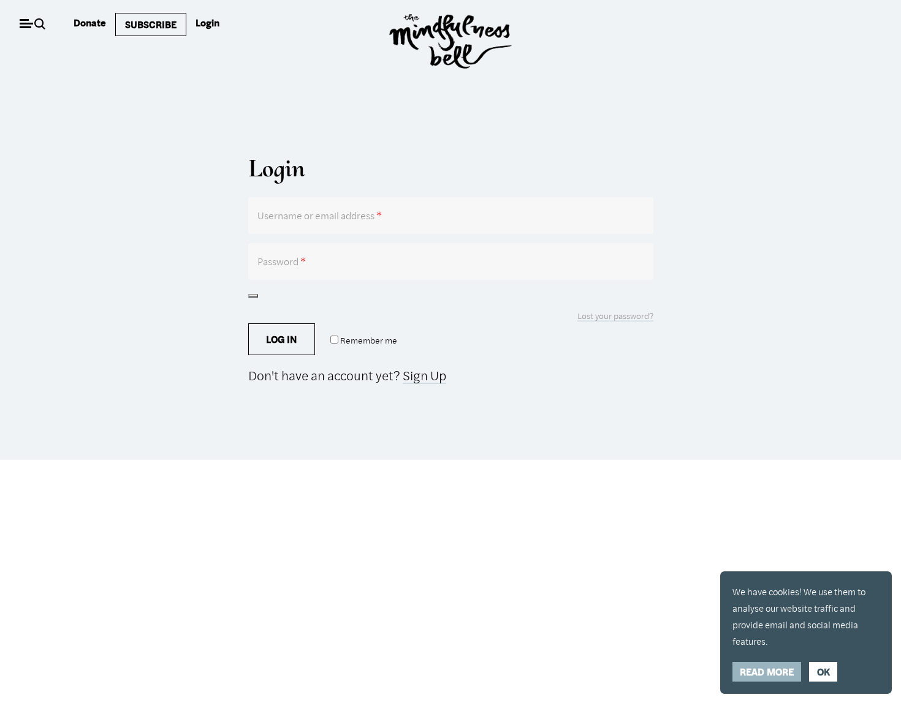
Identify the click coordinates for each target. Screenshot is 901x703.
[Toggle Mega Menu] (25, 25)
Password (281, 261)
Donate (90, 22)
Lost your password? (615, 315)
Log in (281, 339)
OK (823, 672)
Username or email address (319, 215)
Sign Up (424, 375)
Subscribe (151, 24)
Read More (767, 672)
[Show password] (253, 296)
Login (207, 22)
